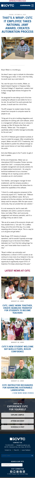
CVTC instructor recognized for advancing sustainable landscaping (17, 387)
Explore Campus (17, 415)
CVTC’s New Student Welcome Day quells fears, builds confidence (17, 349)
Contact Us (8, 450)
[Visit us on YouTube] (14, 472)
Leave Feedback (26, 450)
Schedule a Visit (17, 427)
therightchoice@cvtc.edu (23, 445)
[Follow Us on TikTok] (21, 472)
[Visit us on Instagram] (17, 472)
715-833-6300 (9, 445)
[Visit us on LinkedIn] (24, 472)
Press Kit (16, 450)
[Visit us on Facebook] (11, 472)
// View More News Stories (23, 393)
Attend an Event (17, 421)
